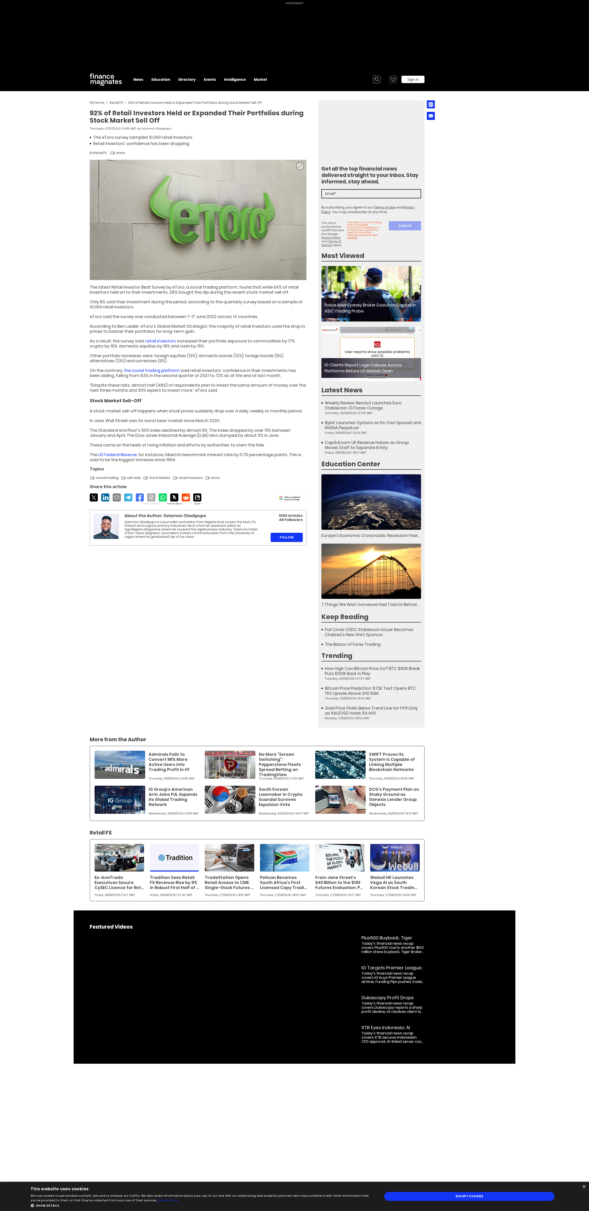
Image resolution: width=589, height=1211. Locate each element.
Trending (336, 655)
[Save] (197, 499)
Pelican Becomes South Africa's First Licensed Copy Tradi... (283, 882)
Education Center (350, 464)
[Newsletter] (429, 104)
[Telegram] (128, 497)
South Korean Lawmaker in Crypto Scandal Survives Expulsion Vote (281, 796)
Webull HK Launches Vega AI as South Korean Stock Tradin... (393, 882)
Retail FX (116, 102)
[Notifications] (393, 79)
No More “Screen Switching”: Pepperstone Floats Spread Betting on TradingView (280, 764)
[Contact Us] (431, 116)
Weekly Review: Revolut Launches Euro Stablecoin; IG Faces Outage (363, 405)
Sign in (413, 79)
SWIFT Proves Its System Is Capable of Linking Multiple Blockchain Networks (392, 761)
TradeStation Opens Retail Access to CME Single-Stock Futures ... (229, 882)
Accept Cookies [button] (469, 1196)
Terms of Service (331, 243)
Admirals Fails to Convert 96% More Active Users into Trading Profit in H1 (169, 761)
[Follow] (174, 499)
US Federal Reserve (117, 455)
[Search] (376, 79)
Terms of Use (384, 207)
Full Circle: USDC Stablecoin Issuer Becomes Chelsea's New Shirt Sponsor (369, 632)
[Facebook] (140, 497)
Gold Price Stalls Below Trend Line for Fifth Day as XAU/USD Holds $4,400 (371, 711)
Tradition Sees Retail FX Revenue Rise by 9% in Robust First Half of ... (174, 882)
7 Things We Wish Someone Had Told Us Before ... (370, 604)
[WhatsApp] (163, 497)
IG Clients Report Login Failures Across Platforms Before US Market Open (363, 368)
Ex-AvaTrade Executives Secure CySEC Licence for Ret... (119, 882)
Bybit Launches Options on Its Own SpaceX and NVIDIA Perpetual (373, 425)
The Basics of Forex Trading (353, 644)
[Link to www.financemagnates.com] (371, 294)
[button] (201, 1205)
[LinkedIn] (105, 497)
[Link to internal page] (106, 526)
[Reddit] (186, 497)
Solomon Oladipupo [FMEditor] (156, 128)
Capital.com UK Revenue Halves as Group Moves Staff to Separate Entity (367, 445)
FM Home (97, 102)
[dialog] (294, 1196)
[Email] (117, 497)
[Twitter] (94, 497)
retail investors (161, 341)
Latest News (342, 390)
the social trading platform (152, 370)
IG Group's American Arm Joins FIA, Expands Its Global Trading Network (173, 796)
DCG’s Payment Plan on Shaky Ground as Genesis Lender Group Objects (394, 796)
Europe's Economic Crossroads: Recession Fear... (370, 535)
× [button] (584, 1186)
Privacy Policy (331, 238)
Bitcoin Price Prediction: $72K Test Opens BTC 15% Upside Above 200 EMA (370, 691)
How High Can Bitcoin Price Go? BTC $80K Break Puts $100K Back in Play (372, 671)
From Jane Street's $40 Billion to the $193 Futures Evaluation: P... (339, 882)
